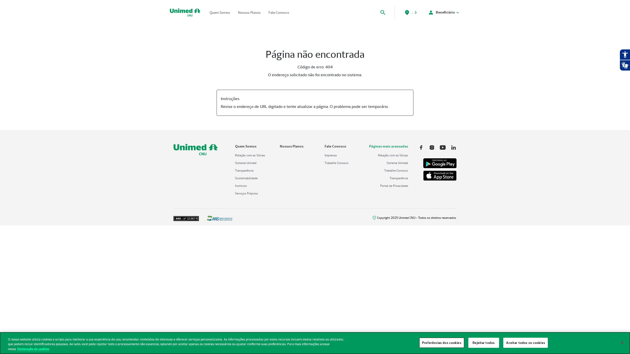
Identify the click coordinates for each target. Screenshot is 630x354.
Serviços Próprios (246, 193)
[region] (315, 343)
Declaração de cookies (33, 349)
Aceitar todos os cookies (525, 342)
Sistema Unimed (245, 163)
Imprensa (331, 155)
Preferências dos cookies (441, 342)
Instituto (241, 186)
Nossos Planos (249, 12)
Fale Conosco (278, 12)
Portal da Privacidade (394, 186)
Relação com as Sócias (250, 155)
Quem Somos (220, 12)
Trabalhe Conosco (336, 163)
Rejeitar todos (483, 342)
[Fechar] (622, 342)
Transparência (244, 170)
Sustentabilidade (246, 178)
